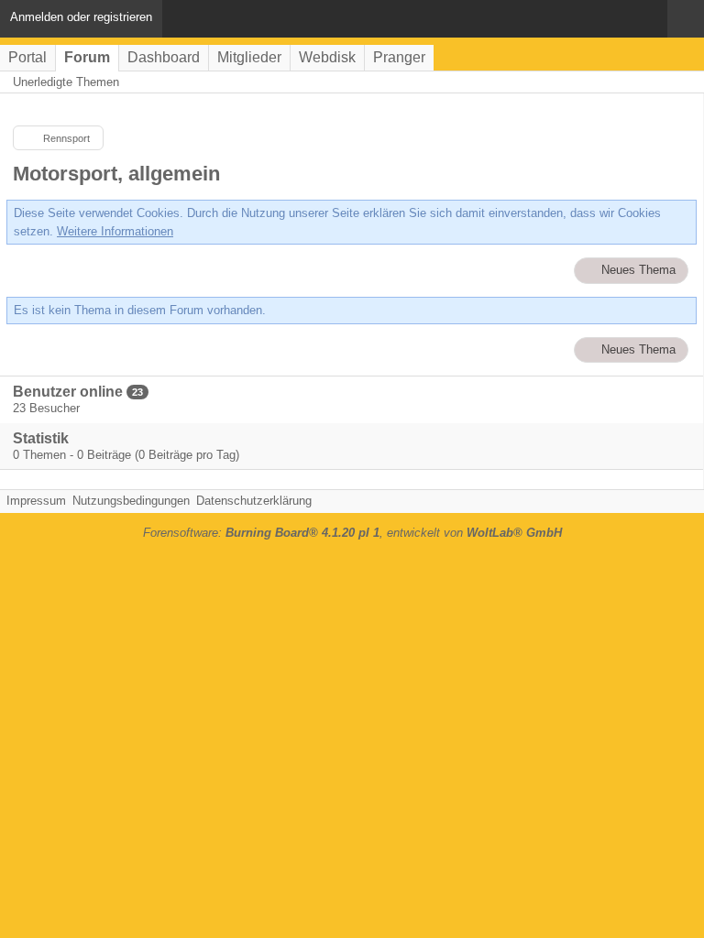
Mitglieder (249, 57)
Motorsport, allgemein (116, 173)
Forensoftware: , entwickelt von (352, 533)
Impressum (36, 500)
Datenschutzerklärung (254, 500)
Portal (27, 57)
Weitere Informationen (115, 231)
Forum (87, 57)
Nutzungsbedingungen (131, 500)
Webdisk (327, 57)
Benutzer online (68, 391)
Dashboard (163, 57)
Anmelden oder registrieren (81, 17)
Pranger (399, 57)
